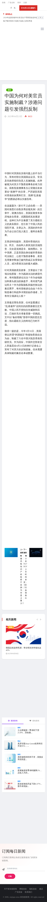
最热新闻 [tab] (35, 721)
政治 (9, 90)
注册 (25, 3)
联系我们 (28, 892)
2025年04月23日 (14, 116)
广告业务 (11, 3)
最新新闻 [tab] (13, 721)
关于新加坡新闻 (10, 889)
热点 (19, 741)
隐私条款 (33, 889)
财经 (19, 727)
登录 (19, 3)
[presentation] (38, 17)
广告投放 (18, 892)
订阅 (10, 876)
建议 (41, 889)
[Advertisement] (23, 56)
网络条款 (23, 889)
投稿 (3, 3)
